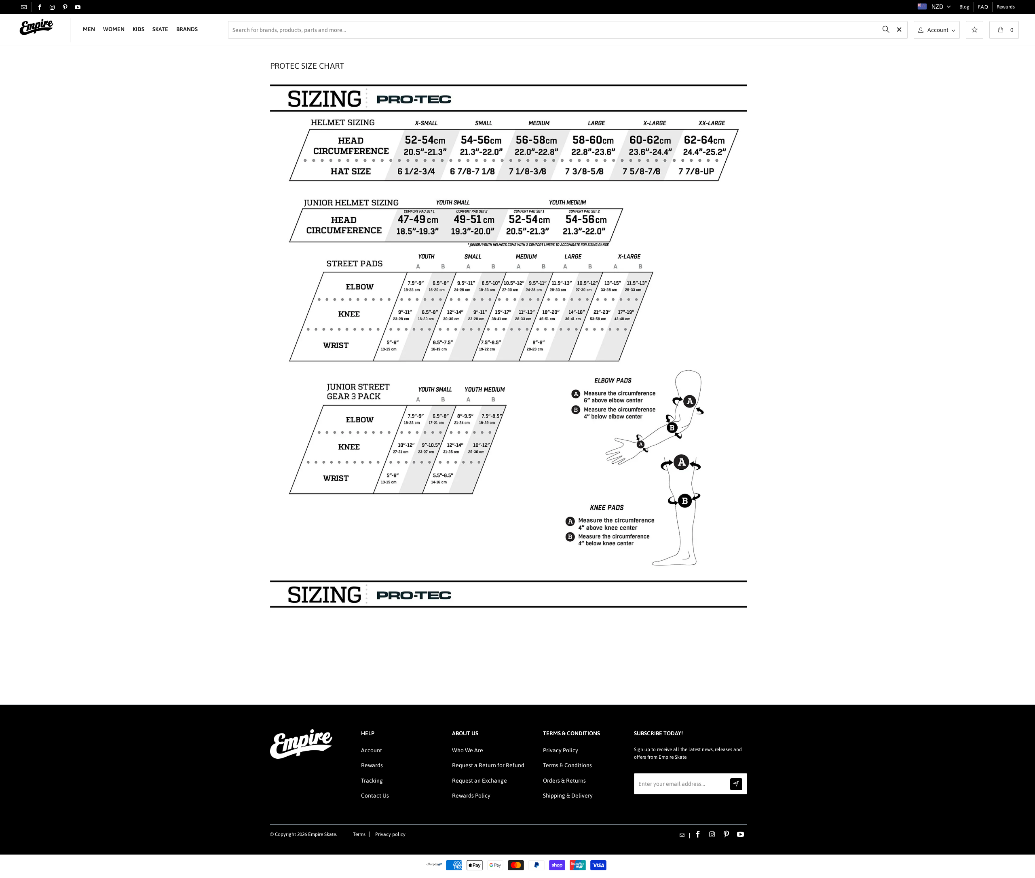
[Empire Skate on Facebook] (39, 7)
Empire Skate (322, 834)
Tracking (372, 780)
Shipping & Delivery (568, 795)
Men (89, 29)
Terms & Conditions (567, 765)
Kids (138, 29)
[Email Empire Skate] (23, 6)
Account (371, 750)
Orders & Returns (564, 780)
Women (114, 29)
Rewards (1006, 7)
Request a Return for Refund (488, 765)
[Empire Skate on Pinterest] (65, 7)
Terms (359, 834)
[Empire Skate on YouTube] (77, 7)
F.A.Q (983, 7)
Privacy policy (390, 834)
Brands (187, 29)
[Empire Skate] (36, 27)
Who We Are (467, 750)
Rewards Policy (471, 795)
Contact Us (375, 795)
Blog (964, 7)
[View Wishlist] (975, 30)
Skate (160, 29)
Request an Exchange (479, 780)
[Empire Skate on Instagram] (52, 7)
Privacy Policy (560, 750)
